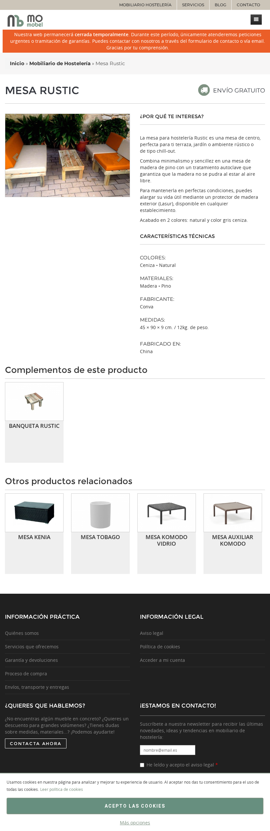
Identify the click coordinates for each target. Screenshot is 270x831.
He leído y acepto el (182, 765)
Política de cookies (160, 646)
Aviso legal (151, 633)
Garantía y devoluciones (31, 660)
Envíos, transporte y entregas (37, 687)
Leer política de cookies (61, 789)
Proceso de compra (26, 673)
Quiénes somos (22, 633)
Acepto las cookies (135, 806)
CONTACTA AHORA (36, 743)
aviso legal (202, 765)
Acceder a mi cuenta (162, 660)
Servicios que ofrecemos (32, 646)
